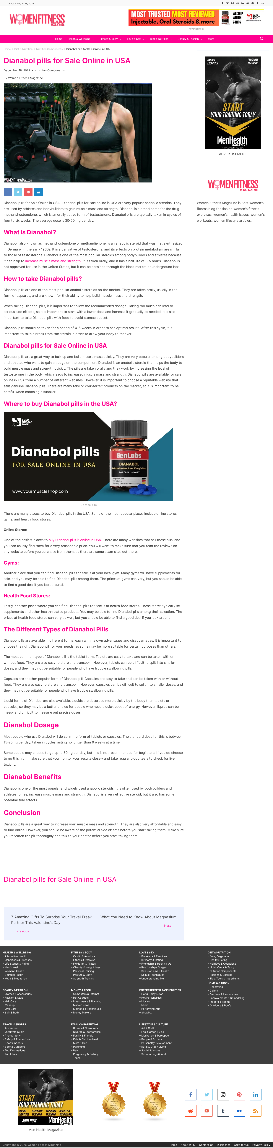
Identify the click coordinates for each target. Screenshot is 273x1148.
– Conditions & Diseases (17, 959)
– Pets (75, 1050)
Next (167, 925)
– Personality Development (155, 1042)
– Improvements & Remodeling (226, 998)
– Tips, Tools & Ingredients (224, 978)
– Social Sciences (149, 1050)
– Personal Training (82, 971)
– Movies (144, 1001)
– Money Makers (81, 1012)
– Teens (75, 1057)
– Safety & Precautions (16, 1039)
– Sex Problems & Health (154, 971)
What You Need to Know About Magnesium (138, 917)
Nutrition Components (50, 70)
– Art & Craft (146, 1028)
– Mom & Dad (79, 1042)
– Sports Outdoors (14, 1046)
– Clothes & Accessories (17, 993)
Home (58, 38)
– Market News (80, 1005)
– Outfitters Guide (13, 1031)
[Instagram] (232, 3)
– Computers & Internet (85, 993)
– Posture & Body (81, 974)
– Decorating (215, 986)
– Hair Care (9, 1001)
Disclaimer (223, 1144)
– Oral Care (9, 1008)
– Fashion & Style (13, 997)
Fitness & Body (109, 38)
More (211, 38)
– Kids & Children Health (85, 1039)
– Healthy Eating (217, 959)
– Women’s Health (13, 971)
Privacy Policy (261, 1144)
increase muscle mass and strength (53, 261)
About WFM (188, 1144)
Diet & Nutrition (159, 38)
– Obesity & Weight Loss (85, 967)
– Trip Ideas (10, 1054)
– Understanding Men (152, 978)
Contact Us (206, 1144)
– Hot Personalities (150, 997)
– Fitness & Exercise (83, 959)
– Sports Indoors (13, 1042)
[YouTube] (252, 3)
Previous (23, 931)
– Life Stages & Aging (16, 963)
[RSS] (255, 1111)
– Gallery (213, 990)
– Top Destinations (14, 1050)
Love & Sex (134, 38)
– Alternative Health (14, 956)
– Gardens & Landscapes (223, 994)
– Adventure (10, 1028)
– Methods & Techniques (86, 1008)
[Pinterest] (237, 3)
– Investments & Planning (86, 1001)
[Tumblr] (257, 3)
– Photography (12, 1035)
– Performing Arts (149, 1008)
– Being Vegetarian (219, 956)
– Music (143, 1005)
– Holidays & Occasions (222, 963)
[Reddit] (247, 3)
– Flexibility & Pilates (83, 963)
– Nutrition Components (222, 971)
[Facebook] (222, 3)
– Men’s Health (11, 967)
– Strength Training (82, 978)
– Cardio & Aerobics (83, 956)
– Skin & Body (11, 1012)
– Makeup (9, 1005)
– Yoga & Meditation (15, 978)
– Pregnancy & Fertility (84, 1054)
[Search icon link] (261, 39)
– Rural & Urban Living (152, 1046)
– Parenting (78, 1046)
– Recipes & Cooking (220, 974)
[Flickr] (262, 3)
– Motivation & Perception (154, 1035)
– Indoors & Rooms (219, 1001)
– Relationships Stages (153, 967)
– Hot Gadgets (80, 997)
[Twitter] (227, 3)
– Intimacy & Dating (151, 959)
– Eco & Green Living (151, 1031)
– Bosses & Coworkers (84, 1028)
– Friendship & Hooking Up (155, 963)
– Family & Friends (82, 1035)
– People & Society (150, 1039)
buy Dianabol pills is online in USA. (75, 540)
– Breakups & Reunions (153, 956)
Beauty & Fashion (188, 38)
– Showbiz (145, 1012)
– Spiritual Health (13, 974)
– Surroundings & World (153, 1054)
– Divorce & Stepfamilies (85, 1031)
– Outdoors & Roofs (219, 1005)
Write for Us (241, 1144)
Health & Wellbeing (79, 38)
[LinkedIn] (242, 3)
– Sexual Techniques (151, 974)
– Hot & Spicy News (151, 993)
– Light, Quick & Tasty (221, 967)
